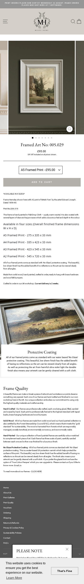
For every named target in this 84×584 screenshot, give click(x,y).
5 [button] (46, 138)
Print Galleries (9, 497)
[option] (42, 4)
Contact (6, 538)
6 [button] (49, 138)
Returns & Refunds (11, 523)
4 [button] (43, 138)
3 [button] (39, 138)
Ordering (7, 513)
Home (6, 488)
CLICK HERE (36, 471)
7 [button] (52, 138)
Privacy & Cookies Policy (13, 528)
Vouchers (7, 508)
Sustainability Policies (12, 533)
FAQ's (5, 543)
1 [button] (33, 138)
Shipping (7, 518)
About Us (7, 493)
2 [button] (36, 138)
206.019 (14, 209)
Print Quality (8, 503)
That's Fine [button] (64, 570)
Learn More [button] (14, 578)
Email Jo (17, 465)
